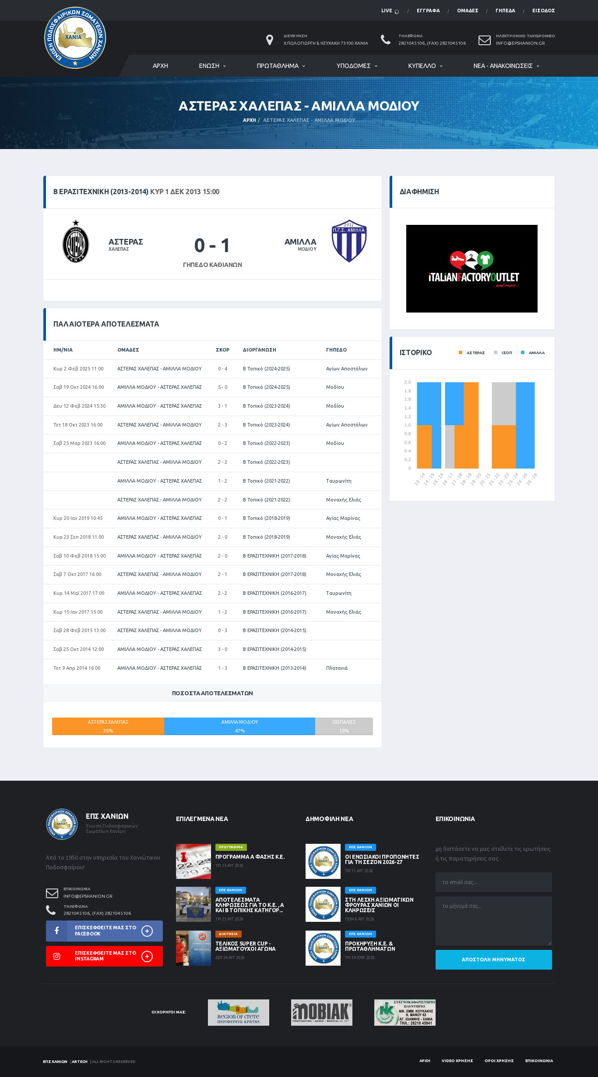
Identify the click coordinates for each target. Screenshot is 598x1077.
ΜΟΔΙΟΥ (307, 249)
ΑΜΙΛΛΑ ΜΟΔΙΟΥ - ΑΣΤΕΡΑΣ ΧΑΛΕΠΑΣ (159, 387)
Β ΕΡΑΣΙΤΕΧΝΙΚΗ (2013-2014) (274, 668)
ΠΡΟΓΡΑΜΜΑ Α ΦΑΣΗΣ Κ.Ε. (250, 857)
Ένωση (209, 65)
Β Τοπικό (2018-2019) (266, 518)
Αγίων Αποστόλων (347, 368)
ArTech (80, 1061)
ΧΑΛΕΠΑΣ (119, 249)
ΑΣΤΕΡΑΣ (126, 241)
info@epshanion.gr (520, 43)
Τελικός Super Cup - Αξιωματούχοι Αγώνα (245, 946)
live (387, 10)
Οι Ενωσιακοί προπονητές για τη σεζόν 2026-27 (382, 859)
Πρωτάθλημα (278, 65)
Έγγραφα (428, 10)
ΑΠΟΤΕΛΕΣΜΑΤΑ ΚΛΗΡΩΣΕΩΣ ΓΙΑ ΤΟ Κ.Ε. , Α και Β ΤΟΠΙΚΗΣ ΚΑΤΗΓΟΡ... (249, 905)
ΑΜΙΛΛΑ (301, 241)
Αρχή (160, 65)
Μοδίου (335, 387)
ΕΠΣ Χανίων (55, 1061)
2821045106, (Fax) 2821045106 (432, 43)
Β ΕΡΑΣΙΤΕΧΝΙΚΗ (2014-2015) (274, 630)
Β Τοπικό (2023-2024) (266, 406)
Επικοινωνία (539, 1061)
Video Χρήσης (457, 1061)
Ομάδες (467, 10)
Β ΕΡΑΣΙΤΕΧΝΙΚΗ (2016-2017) (274, 593)
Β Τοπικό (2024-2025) (266, 368)
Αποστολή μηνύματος (493, 959)
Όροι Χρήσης (499, 1061)
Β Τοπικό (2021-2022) (266, 480)
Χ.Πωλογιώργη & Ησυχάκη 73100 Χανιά (326, 43)
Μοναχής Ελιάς (343, 499)
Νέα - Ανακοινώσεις (503, 65)
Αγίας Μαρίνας (343, 518)
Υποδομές (354, 65)
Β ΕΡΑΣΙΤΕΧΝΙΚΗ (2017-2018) (274, 555)
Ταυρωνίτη (339, 480)
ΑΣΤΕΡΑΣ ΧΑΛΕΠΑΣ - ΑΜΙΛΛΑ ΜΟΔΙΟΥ (159, 368)
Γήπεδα (505, 10)
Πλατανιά (337, 668)
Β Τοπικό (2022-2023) (266, 443)
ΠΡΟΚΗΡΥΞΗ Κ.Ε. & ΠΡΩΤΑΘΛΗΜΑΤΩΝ (370, 946)
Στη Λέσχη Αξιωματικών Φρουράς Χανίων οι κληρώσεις (379, 905)
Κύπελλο (422, 65)
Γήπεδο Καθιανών (212, 264)
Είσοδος (543, 10)
